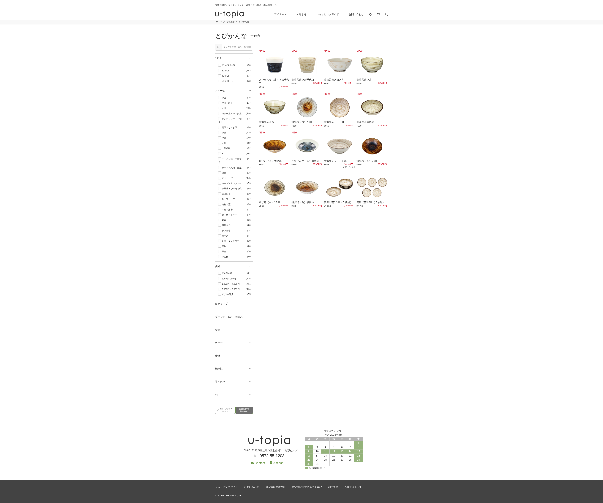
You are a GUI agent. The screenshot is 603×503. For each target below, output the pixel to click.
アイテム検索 (228, 22)
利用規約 (333, 487)
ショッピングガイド (327, 14)
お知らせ (301, 14)
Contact (260, 463)
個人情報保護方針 (275, 487)
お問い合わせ (356, 14)
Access (278, 463)
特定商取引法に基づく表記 (307, 487)
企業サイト (351, 487)
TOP (217, 22)
